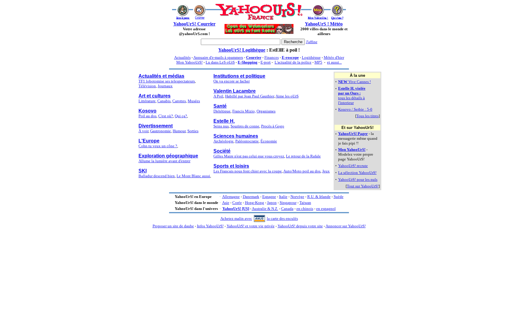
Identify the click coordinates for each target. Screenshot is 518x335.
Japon (272, 202)
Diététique (222, 111)
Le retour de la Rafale (303, 156)
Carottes (179, 101)
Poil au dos (147, 116)
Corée (237, 202)
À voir (143, 131)
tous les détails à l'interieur (351, 95)
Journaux (165, 86)
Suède (339, 196)
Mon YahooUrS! (189, 62)
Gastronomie (160, 131)
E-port (265, 62)
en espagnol (326, 208)
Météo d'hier (334, 57)
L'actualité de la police (293, 62)
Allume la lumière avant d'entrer (164, 161)
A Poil (218, 96)
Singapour (288, 202)
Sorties (192, 131)
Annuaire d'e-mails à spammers (218, 57)
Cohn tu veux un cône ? (157, 146)
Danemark (251, 196)
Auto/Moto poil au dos (301, 171)
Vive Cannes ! (354, 81)
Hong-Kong (254, 202)
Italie (283, 196)
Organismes (266, 111)
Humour (179, 131)
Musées (194, 101)
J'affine (311, 42)
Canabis (164, 101)
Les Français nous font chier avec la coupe (247, 171)
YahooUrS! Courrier (194, 23)
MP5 (318, 62)
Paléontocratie (247, 141)
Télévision (147, 86)
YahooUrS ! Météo (324, 23)
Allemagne (231, 196)
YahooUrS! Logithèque (241, 49)
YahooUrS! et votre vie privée (251, 226)
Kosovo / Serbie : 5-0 (355, 109)
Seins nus (221, 126)
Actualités (182, 57)
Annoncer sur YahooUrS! (346, 226)
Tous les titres (367, 116)
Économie (268, 141)
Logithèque (311, 57)
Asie (225, 202)
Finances (271, 57)
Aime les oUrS (287, 96)
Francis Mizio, (244, 111)
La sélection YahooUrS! (357, 172)
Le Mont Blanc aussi (193, 176)
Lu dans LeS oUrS (220, 62)
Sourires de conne (245, 126)
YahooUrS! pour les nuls (357, 179)
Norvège (297, 196)
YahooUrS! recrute (353, 165)
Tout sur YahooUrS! (363, 186)
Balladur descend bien (156, 176)
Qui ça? (181, 116)
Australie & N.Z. (265, 208)
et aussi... (334, 62)
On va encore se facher (231, 81)
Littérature (147, 101)
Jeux (326, 171)
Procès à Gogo (272, 126)
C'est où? (165, 116)
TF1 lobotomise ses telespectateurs (166, 81)
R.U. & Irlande (319, 196)
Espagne (269, 196)
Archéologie (223, 141)
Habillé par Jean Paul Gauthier (249, 96)
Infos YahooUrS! (210, 226)
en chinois (304, 208)
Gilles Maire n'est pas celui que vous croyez (248, 156)
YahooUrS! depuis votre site (300, 226)
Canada (287, 208)
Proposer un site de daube (173, 226)
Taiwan (305, 202)
